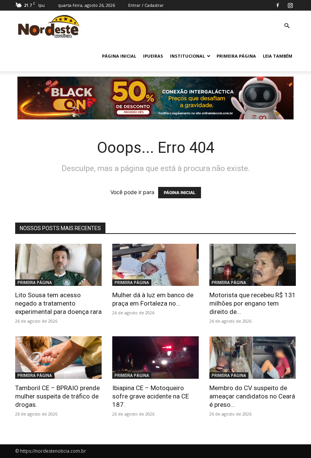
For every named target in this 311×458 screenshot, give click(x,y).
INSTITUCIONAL (187, 56)
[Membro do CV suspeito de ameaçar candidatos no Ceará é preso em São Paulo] (252, 357)
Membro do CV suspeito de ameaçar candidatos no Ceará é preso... (252, 396)
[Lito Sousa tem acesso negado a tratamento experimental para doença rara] (58, 265)
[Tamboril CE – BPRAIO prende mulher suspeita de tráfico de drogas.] (58, 357)
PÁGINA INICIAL (119, 56)
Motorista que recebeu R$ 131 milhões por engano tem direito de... (252, 303)
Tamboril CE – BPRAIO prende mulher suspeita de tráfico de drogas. (57, 396)
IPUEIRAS (153, 56)
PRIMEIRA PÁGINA (236, 56)
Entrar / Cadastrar (146, 5)
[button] (287, 26)
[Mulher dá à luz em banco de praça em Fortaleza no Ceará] (155, 265)
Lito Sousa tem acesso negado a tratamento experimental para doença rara (58, 303)
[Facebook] (277, 5)
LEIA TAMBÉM (277, 56)
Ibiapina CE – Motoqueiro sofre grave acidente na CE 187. (150, 396)
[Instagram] (290, 5)
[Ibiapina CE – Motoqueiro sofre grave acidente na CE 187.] (155, 357)
